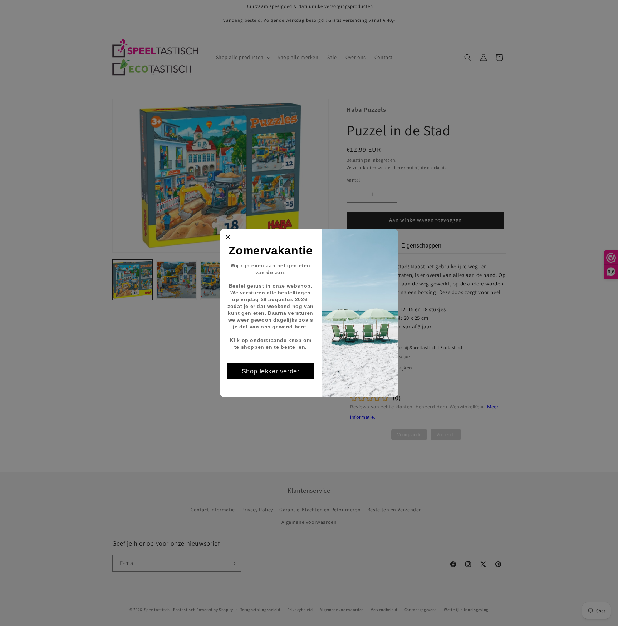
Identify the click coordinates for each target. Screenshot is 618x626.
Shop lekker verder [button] (271, 370)
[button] (228, 237)
